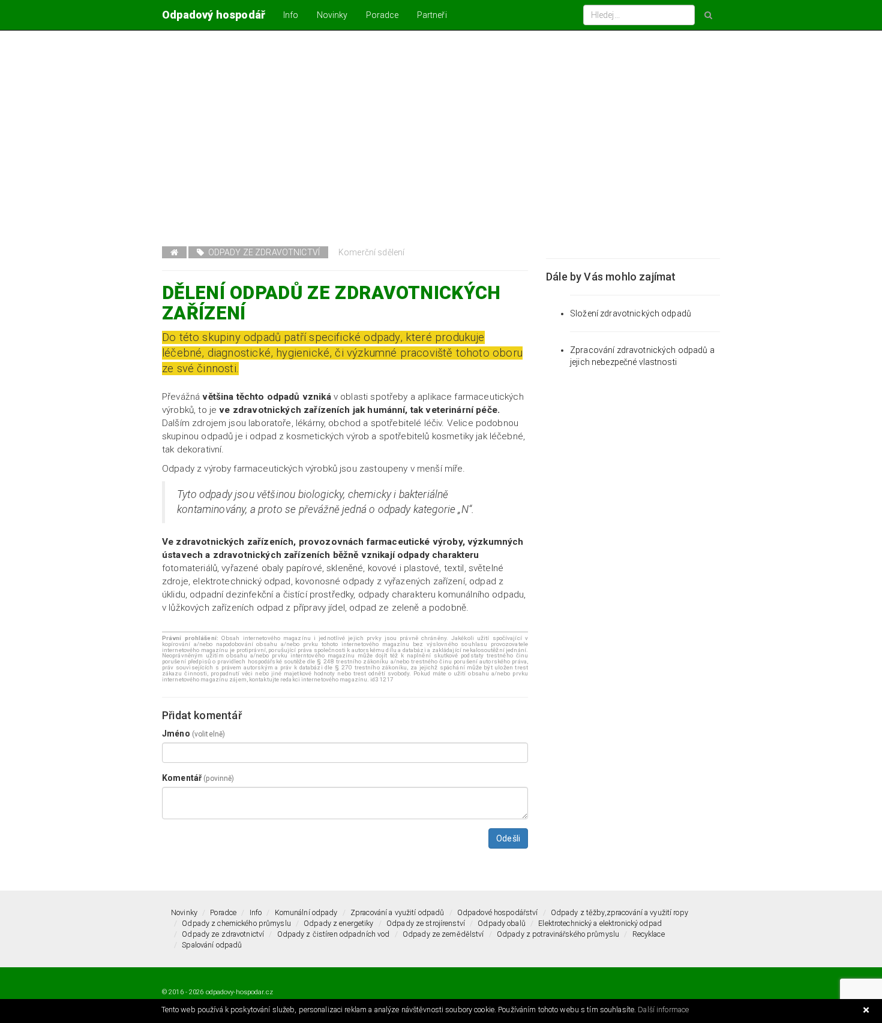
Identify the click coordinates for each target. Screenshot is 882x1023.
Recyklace (648, 934)
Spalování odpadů (212, 944)
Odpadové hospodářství (497, 912)
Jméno (193, 733)
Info (291, 15)
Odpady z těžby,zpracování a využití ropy (619, 912)
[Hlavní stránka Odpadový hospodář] (174, 252)
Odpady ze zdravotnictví (262, 252)
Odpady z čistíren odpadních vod (333, 934)
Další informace (663, 1009)
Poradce (382, 15)
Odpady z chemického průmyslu (236, 923)
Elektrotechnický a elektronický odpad (600, 923)
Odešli (508, 838)
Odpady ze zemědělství (443, 934)
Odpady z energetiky (338, 923)
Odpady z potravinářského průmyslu (558, 934)
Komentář (198, 778)
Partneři (432, 15)
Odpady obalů (502, 923)
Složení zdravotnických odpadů (630, 313)
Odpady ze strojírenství (425, 923)
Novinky (332, 15)
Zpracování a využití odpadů (397, 912)
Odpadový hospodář (213, 14)
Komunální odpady (306, 912)
